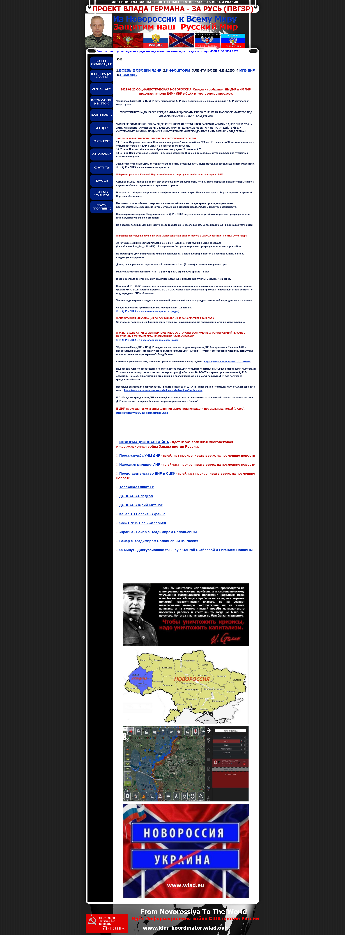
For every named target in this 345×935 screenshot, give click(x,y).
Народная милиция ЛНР (139, 464)
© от (147, 311)
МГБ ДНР (247, 70)
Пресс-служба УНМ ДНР (139, 455)
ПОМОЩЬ (128, 75)
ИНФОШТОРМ (178, 70)
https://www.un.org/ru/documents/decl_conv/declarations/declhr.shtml (163, 390)
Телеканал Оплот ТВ (136, 487)
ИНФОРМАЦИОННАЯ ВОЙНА (144, 442)
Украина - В (158, 532)
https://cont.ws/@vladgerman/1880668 (142, 412)
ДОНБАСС (141, 505)
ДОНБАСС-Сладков (136, 496)
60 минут (186, 550)
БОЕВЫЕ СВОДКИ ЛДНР (140, 70)
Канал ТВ (142, 514)
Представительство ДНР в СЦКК (147, 473)
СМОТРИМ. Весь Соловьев (142, 523)
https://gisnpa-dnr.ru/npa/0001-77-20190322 (227, 361)
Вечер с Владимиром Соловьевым (160, 541)
